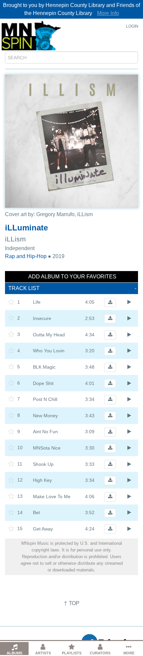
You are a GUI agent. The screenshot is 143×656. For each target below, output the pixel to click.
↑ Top (71, 603)
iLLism (15, 239)
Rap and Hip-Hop (26, 256)
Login (132, 26)
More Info (108, 13)
